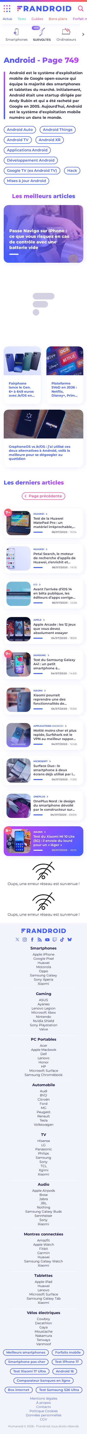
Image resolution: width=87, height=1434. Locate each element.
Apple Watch (43, 1244)
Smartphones (43, 948)
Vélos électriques (43, 1313)
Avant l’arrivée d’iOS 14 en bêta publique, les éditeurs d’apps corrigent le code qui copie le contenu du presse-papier (55, 593)
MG (43, 1108)
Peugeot (44, 1112)
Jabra (43, 1199)
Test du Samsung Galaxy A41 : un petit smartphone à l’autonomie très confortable (54, 664)
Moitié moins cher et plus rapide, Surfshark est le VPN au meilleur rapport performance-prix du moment (54, 734)
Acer (43, 1045)
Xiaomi (43, 984)
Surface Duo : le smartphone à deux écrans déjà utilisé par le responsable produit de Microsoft (54, 770)
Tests (22, 19)
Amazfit (43, 1240)
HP (43, 1066)
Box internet (18, 1390)
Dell (43, 1054)
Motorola (43, 967)
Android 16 (65, 1371)
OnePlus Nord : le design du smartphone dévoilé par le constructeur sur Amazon (54, 805)
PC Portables (43, 1039)
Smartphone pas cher (26, 1362)
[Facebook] (32, 939)
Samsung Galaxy (43, 975)
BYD (43, 1095)
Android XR (50, 140)
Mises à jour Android (26, 181)
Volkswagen (43, 1124)
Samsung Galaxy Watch (43, 1261)
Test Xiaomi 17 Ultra (29, 1371)
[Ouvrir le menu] (7, 8)
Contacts (43, 1407)
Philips (43, 1153)
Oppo (43, 971)
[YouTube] (47, 939)
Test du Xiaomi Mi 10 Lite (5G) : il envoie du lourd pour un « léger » (54, 840)
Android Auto (20, 129)
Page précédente (45, 496)
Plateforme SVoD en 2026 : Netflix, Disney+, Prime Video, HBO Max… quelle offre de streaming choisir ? (64, 390)
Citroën (44, 1099)
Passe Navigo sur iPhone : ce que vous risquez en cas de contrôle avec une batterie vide (39, 239)
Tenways (43, 1340)
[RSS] (39, 939)
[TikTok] (62, 939)
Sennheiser (43, 1216)
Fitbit (43, 1249)
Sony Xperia (43, 979)
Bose (43, 1195)
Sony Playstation (43, 1025)
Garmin (43, 1253)
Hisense (43, 1141)
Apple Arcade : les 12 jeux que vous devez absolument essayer (54, 628)
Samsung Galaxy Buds (43, 1211)
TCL (44, 1166)
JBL (44, 1203)
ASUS (43, 1000)
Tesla (44, 1120)
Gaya (43, 1327)
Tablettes (43, 1275)
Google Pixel (43, 958)
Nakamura (43, 1336)
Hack (72, 170)
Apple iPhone (43, 954)
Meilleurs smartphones (25, 1352)
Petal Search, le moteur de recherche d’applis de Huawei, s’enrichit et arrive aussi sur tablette (54, 558)
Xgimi (43, 1170)
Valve (43, 1029)
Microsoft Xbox (43, 1012)
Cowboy (43, 1319)
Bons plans (58, 19)
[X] (17, 939)
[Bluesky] (69, 939)
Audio (43, 1184)
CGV (43, 1419)
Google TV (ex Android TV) (32, 170)
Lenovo (43, 1058)
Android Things (57, 129)
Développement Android (31, 160)
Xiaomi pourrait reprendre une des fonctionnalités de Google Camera (49, 699)
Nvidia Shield (43, 1021)
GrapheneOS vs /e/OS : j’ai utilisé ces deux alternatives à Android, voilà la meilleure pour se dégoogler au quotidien (39, 453)
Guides (37, 19)
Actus (7, 19)
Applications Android (27, 150)
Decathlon (43, 1323)
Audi (43, 1091)
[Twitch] (55, 939)
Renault (43, 1116)
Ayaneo (44, 1004)
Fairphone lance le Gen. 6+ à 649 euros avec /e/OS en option (21, 390)
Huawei (44, 963)
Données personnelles (43, 1415)
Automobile (43, 1085)
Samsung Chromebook (43, 1075)
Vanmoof (43, 1344)
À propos (43, 1403)
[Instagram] (25, 939)
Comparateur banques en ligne (43, 1380)
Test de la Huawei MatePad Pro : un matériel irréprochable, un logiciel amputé (53, 522)
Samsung (43, 1157)
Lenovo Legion (43, 1008)
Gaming (43, 994)
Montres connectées (43, 1234)
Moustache (43, 1331)
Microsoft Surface (43, 1071)
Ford (43, 1104)
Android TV (18, 140)
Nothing (43, 1207)
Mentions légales (43, 1398)
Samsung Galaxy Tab (44, 1298)
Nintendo (43, 1017)
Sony (43, 1162)
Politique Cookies (43, 1411)
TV (43, 1134)
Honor (44, 1062)
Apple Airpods (43, 1190)
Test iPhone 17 (67, 1362)
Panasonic (43, 1149)
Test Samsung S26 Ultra (59, 1390)
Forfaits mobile (68, 1352)
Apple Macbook (43, 1050)
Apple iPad (43, 1282)
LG (43, 1145)
